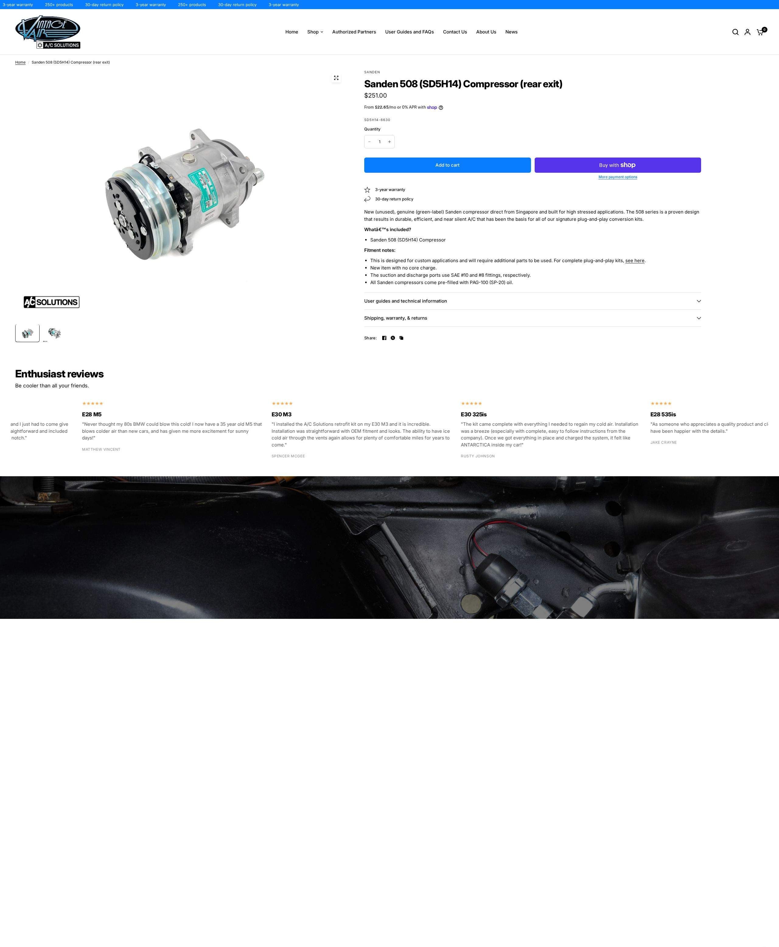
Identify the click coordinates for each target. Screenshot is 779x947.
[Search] (735, 32)
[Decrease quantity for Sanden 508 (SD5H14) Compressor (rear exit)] (369, 141)
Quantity (372, 129)
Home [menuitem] (291, 32)
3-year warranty (131, 4)
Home (20, 62)
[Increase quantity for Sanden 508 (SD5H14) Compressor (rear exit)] (389, 141)
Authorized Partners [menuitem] (354, 32)
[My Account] (747, 32)
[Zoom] (336, 77)
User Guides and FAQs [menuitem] (409, 32)
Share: (370, 338)
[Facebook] (384, 338)
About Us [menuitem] (486, 32)
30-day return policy (85, 4)
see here (635, 260)
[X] (392, 338)
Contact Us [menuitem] (455, 32)
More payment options (618, 177)
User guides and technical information (405, 301)
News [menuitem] (511, 32)
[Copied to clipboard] (401, 338)
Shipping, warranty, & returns (395, 318)
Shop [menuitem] (313, 32)
